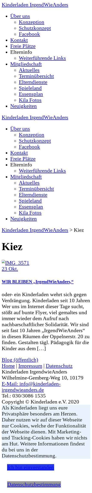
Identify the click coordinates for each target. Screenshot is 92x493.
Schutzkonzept (35, 28)
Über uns (20, 16)
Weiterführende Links (42, 58)
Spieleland (30, 88)
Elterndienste (33, 82)
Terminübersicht (36, 76)
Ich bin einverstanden (30, 467)
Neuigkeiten (23, 106)
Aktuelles (29, 70)
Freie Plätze (23, 46)
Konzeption (31, 22)
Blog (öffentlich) (20, 360)
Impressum (30, 366)
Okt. (10, 269)
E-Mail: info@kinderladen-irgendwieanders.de (31, 387)
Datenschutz (59, 366)
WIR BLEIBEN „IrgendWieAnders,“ (38, 281)
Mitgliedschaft (26, 64)
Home (8, 366)
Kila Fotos (30, 100)
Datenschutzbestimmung (34, 484)
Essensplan (31, 94)
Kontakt (19, 40)
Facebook (29, 34)
